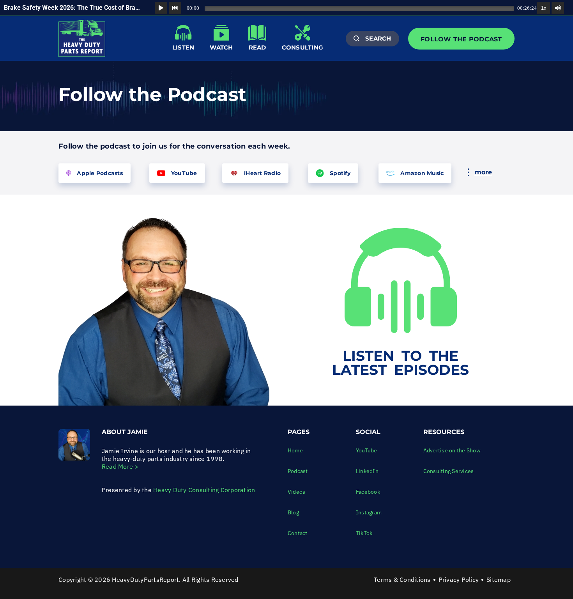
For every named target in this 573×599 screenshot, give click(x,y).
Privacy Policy (459, 579)
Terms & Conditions (402, 579)
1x (543, 8)
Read (257, 47)
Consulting (303, 47)
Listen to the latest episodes (400, 362)
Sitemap (498, 579)
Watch (221, 47)
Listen (183, 47)
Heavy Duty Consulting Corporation (204, 490)
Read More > (120, 466)
